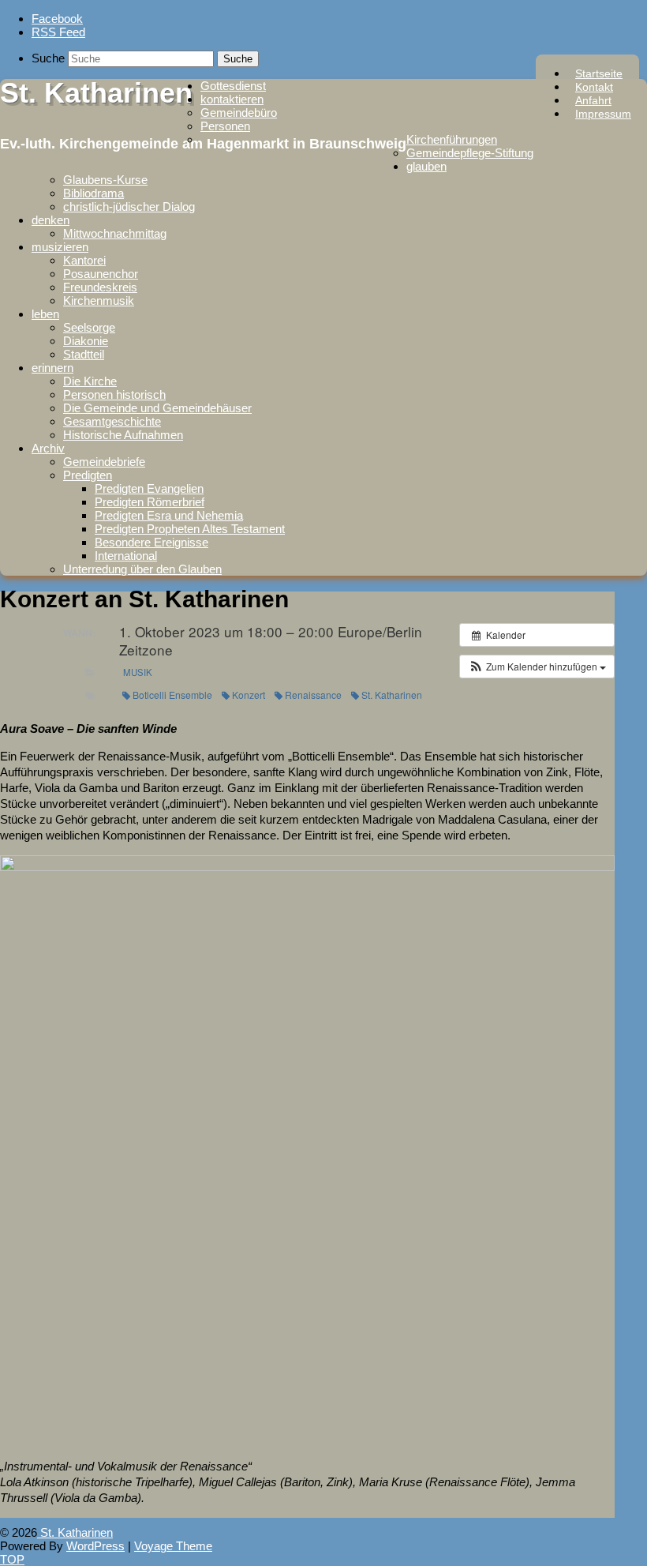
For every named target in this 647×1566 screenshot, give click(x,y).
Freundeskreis (100, 287)
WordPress (95, 1546)
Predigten (87, 475)
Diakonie (85, 340)
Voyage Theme (173, 1546)
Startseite (599, 73)
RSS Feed (58, 32)
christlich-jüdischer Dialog (129, 206)
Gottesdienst (233, 85)
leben (45, 314)
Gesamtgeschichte (112, 421)
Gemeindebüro (238, 112)
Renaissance (313, 694)
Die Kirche (90, 381)
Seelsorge (89, 327)
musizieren (60, 246)
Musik (137, 672)
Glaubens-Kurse (105, 179)
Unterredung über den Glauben (142, 569)
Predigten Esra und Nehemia (169, 515)
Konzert (248, 694)
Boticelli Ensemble (172, 694)
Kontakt (594, 87)
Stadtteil (83, 354)
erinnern (52, 367)
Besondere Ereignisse (151, 542)
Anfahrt (593, 100)
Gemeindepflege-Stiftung (469, 153)
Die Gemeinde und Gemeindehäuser (157, 408)
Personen (225, 126)
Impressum (603, 113)
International (126, 555)
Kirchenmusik (98, 300)
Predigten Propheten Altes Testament (190, 528)
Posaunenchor (100, 273)
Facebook (57, 18)
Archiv (48, 448)
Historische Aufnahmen (123, 434)
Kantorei (84, 260)
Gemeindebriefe (104, 461)
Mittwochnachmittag (114, 233)
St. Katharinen (96, 93)
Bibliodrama (93, 193)
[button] (537, 666)
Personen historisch (114, 394)
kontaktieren (232, 99)
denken (50, 220)
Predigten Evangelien (149, 488)
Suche (48, 58)
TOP (12, 1559)
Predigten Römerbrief (149, 502)
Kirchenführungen (451, 139)
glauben (426, 166)
